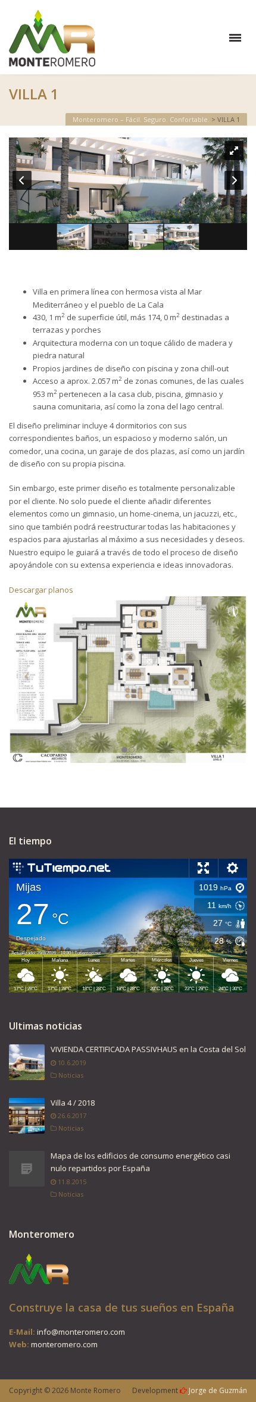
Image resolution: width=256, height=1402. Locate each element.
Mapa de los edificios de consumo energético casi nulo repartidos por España (140, 1161)
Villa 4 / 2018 (73, 1102)
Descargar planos (41, 589)
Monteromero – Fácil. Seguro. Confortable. (141, 119)
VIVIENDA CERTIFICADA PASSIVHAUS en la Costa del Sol (148, 1049)
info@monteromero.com (81, 1331)
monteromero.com (64, 1344)
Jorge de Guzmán (218, 1390)
